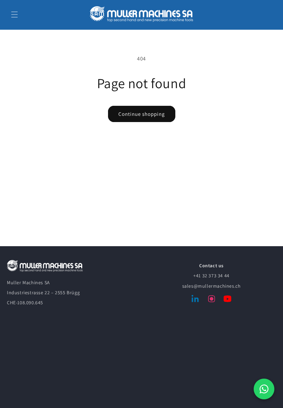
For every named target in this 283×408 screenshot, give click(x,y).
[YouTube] (227, 300)
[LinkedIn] (196, 300)
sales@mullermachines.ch (211, 286)
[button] (14, 14)
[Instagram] (211, 300)
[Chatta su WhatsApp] (264, 389)
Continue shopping (141, 114)
